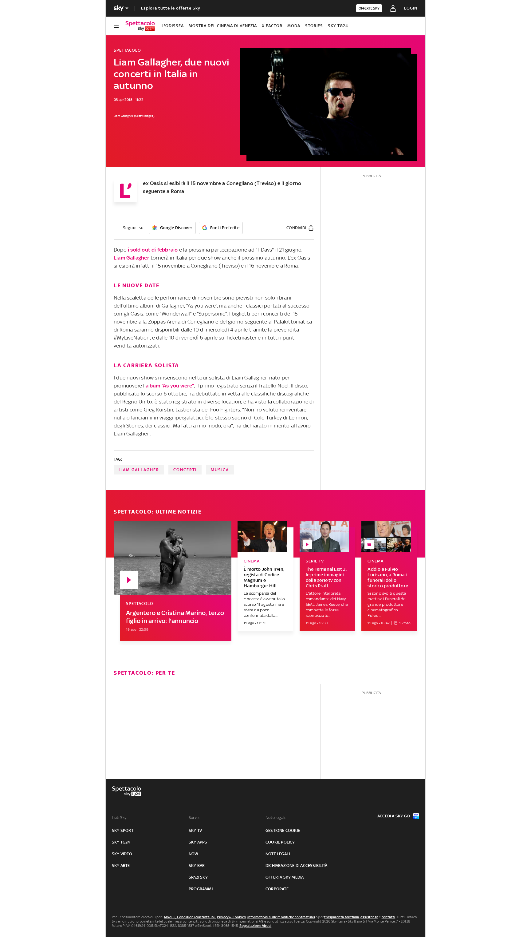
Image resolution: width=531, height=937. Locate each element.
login (410, 8)
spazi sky (198, 877)
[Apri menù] (116, 26)
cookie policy (280, 842)
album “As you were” (170, 386)
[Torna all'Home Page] (140, 26)
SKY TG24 (338, 25)
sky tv (195, 830)
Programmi (201, 889)
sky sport (122, 830)
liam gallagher (139, 469)
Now (194, 854)
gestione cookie (283, 830)
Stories (314, 25)
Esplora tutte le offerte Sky (170, 8)
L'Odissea (173, 25)
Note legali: (276, 817)
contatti (388, 917)
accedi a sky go (393, 816)
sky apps (198, 842)
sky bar (197, 865)
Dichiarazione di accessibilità (296, 865)
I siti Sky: (119, 817)
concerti (185, 469)
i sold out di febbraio (153, 250)
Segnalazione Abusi (255, 925)
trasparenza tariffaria (341, 917)
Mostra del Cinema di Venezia (223, 25)
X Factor (272, 25)
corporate (277, 889)
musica (220, 469)
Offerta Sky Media (285, 877)
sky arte (121, 865)
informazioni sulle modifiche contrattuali (281, 917)
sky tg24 (121, 842)
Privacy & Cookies (231, 917)
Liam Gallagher (131, 258)
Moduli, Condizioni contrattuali (189, 917)
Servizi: (195, 817)
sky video (122, 854)
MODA (293, 25)
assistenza (369, 917)
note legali (278, 854)
